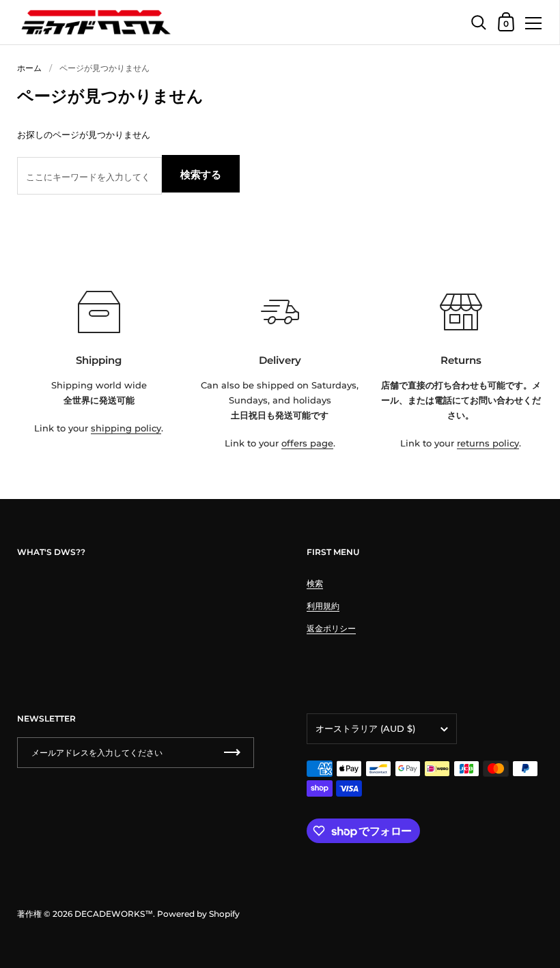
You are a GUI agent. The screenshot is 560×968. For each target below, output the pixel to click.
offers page (307, 443)
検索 (315, 583)
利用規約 (323, 606)
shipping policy (126, 428)
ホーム (29, 68)
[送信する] (232, 752)
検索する (200, 174)
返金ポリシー (331, 628)
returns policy (488, 443)
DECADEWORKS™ (113, 914)
